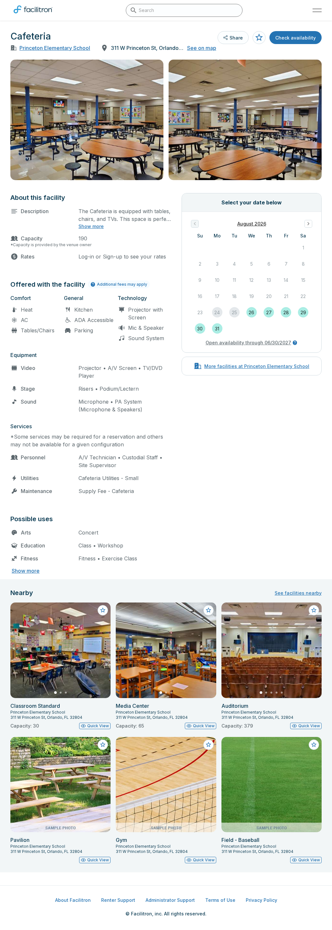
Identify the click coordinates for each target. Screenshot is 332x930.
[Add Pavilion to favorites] (103, 745)
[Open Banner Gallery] (86, 120)
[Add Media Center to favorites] (208, 610)
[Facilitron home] (33, 14)
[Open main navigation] (317, 10)
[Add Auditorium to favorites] (314, 610)
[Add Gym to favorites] (208, 745)
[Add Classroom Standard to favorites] (103, 610)
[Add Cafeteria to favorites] (259, 37)
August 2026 (251, 223)
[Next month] (308, 224)
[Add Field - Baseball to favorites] (314, 745)
